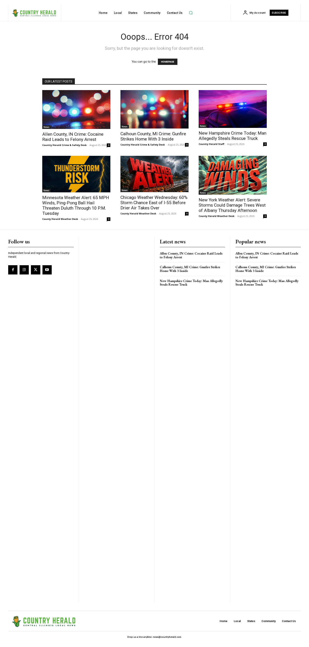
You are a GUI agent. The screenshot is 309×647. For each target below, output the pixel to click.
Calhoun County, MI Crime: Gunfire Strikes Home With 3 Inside (153, 136)
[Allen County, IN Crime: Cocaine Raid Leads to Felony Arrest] (76, 109)
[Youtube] (47, 269)
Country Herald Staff (211, 144)
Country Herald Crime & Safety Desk (64, 145)
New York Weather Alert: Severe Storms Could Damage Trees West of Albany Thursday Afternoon (232, 205)
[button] (191, 13)
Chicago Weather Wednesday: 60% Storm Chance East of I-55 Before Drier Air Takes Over (154, 202)
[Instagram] (24, 269)
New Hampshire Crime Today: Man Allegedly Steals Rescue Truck (232, 136)
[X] (35, 269)
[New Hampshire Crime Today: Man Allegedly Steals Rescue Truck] (233, 109)
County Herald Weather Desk (60, 218)
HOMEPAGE (167, 61)
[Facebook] (12, 269)
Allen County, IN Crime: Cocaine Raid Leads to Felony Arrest (72, 137)
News (46, 127)
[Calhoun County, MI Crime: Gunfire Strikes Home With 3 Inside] (154, 109)
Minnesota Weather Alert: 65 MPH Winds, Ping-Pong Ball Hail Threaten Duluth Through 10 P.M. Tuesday (75, 205)
